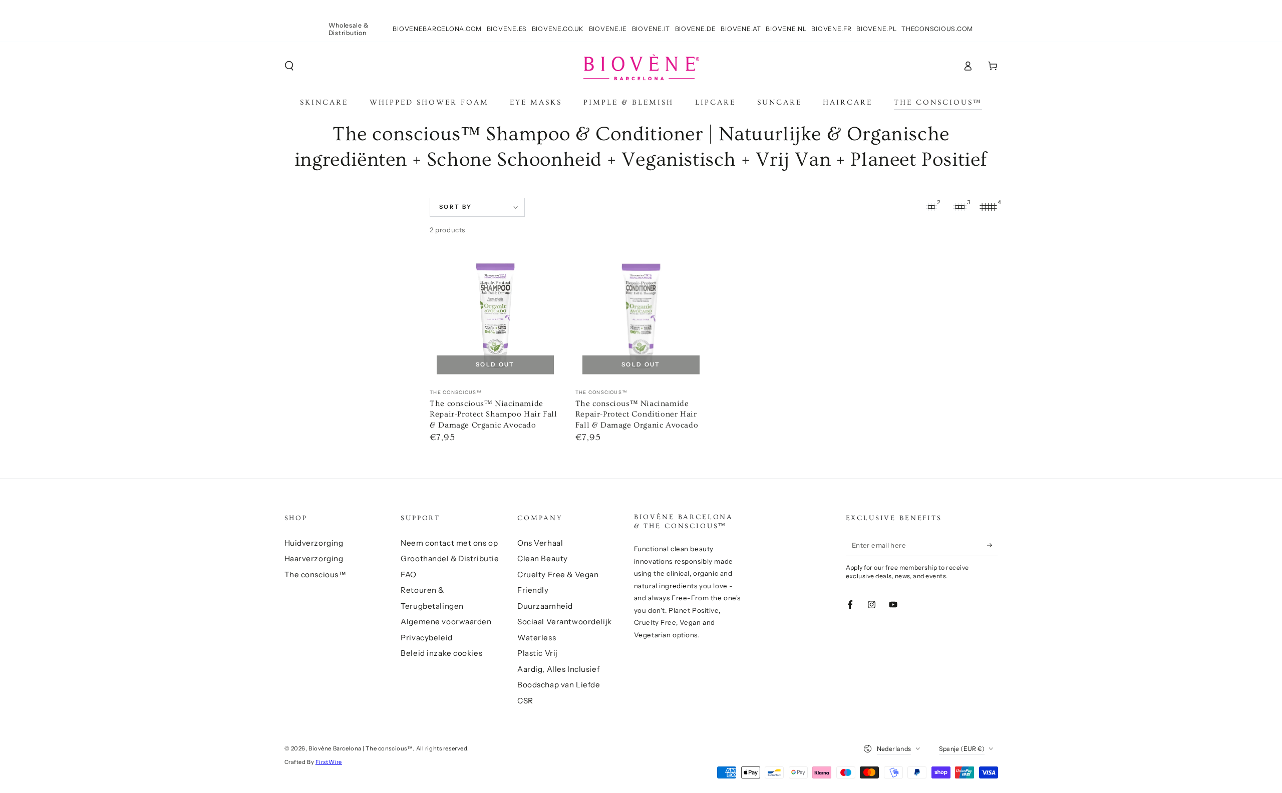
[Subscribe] (992, 545)
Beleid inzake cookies (441, 653)
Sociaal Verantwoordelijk (564, 621)
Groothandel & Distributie (450, 558)
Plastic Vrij (537, 653)
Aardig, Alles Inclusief (558, 669)
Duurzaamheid (545, 606)
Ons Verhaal (540, 543)
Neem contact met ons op (449, 543)
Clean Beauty (542, 558)
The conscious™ (315, 574)
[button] (289, 66)
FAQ (409, 574)
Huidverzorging (314, 543)
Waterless (536, 637)
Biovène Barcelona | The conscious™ (360, 748)
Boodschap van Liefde (558, 684)
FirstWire (328, 761)
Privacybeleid (426, 637)
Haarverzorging (314, 558)
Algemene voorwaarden (446, 621)
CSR (525, 700)
